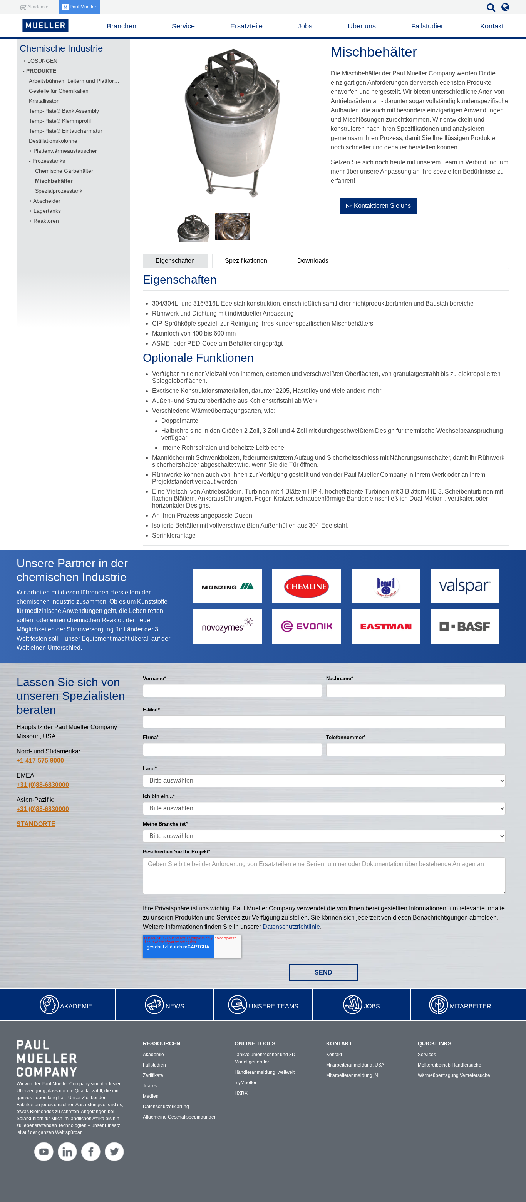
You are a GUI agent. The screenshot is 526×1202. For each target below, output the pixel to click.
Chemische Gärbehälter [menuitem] (64, 171)
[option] (232, 123)
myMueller (245, 1082)
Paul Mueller (82, 7)
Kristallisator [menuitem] (44, 101)
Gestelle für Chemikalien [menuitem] (59, 91)
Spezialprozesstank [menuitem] (58, 191)
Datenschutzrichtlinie (291, 926)
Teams (150, 1085)
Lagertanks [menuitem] (47, 211)
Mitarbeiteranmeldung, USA (355, 1065)
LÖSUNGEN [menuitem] (42, 61)
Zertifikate (153, 1075)
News (175, 1006)
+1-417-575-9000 (40, 760)
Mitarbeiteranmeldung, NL (353, 1075)
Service (183, 26)
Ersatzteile (246, 26)
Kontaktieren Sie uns (381, 205)
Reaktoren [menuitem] (46, 221)
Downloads (312, 260)
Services (427, 1054)
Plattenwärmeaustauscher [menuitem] (65, 151)
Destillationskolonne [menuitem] (53, 141)
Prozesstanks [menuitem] (48, 161)
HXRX (241, 1093)
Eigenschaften (175, 260)
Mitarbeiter (470, 1006)
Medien (151, 1096)
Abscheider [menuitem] (46, 201)
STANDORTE (36, 824)
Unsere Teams (273, 1006)
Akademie (76, 1006)
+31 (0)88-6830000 (43, 784)
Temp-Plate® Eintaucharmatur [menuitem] (65, 131)
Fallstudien (428, 26)
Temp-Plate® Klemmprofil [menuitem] (60, 121)
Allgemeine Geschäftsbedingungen (180, 1117)
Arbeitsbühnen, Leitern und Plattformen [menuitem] (74, 81)
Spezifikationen (246, 260)
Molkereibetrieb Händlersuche (449, 1065)
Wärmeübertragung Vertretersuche (454, 1075)
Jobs (372, 1006)
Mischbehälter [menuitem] (53, 181)
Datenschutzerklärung (166, 1106)
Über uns (362, 26)
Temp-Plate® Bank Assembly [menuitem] (64, 111)
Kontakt (492, 26)
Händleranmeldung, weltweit (265, 1072)
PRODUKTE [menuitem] (41, 71)
